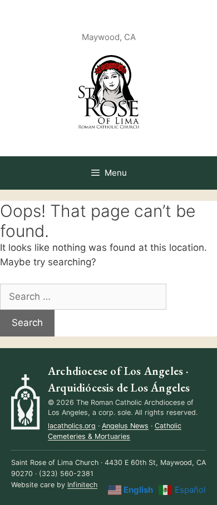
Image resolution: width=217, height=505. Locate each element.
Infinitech (82, 485)
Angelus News (125, 426)
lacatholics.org (72, 426)
